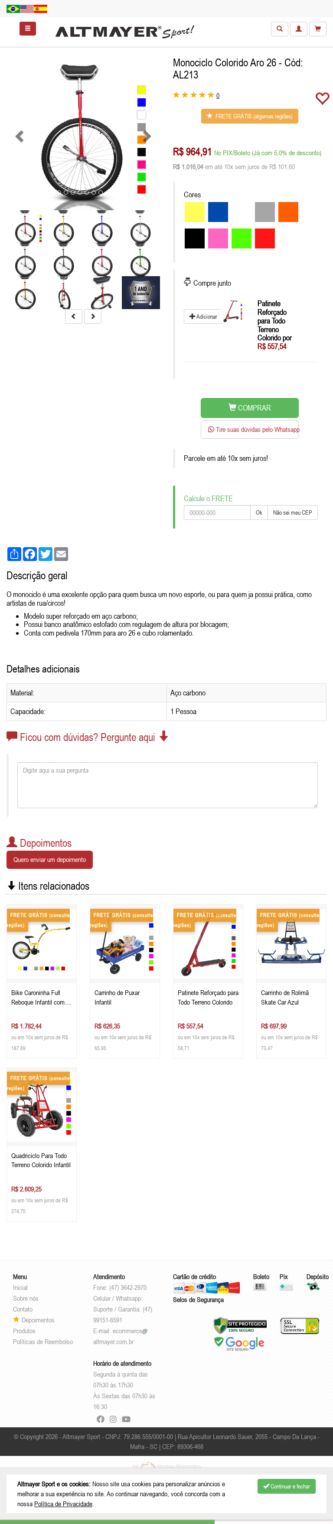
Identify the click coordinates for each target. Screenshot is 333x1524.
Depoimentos (37, 1320)
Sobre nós (26, 1298)
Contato (23, 1309)
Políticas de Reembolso (43, 1341)
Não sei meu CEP (292, 512)
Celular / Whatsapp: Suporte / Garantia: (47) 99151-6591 (122, 1309)
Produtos (24, 1331)
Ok (259, 512)
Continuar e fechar (289, 1486)
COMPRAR (253, 407)
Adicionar (206, 316)
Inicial (20, 1287)
